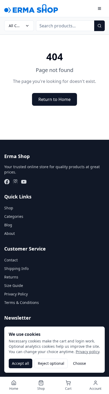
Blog (8, 224)
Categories (13, 216)
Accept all (20, 363)
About (9, 233)
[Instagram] (15, 181)
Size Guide (13, 285)
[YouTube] (23, 181)
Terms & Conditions (21, 302)
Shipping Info (16, 268)
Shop (8, 207)
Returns (11, 276)
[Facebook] (7, 181)
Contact (11, 259)
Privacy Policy (16, 293)
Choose (79, 363)
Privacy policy (87, 351)
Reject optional (51, 363)
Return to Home (54, 99)
